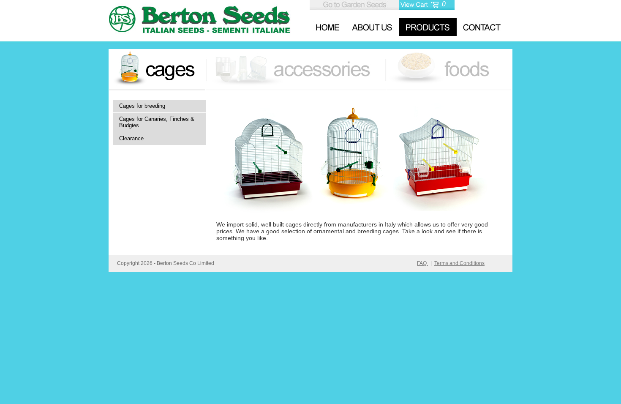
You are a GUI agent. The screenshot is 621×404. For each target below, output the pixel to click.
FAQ (422, 263)
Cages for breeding (142, 106)
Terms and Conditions (459, 263)
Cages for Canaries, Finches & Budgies (156, 122)
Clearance (131, 138)
